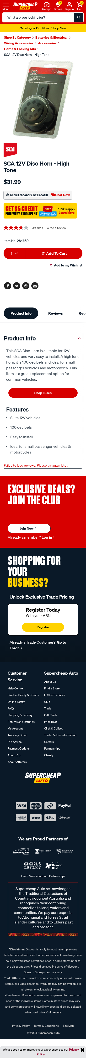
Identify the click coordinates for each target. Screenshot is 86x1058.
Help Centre (15, 688)
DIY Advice (15, 742)
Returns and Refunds (21, 722)
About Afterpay (17, 762)
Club (47, 702)
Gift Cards (50, 715)
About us (50, 682)
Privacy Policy (21, 1026)
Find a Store (51, 688)
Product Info (21, 313)
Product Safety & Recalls (23, 695)
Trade (47, 708)
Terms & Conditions (46, 1026)
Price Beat (50, 722)
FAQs (11, 708)
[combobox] (14, 253)
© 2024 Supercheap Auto (43, 1033)
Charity (48, 755)
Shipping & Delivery (20, 715)
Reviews (55, 313)
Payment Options (19, 748)
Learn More (67, 212)
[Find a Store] (58, 4)
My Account (15, 728)
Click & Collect (53, 728)
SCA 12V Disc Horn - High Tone (26, 54)
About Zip (14, 755)
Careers (49, 742)
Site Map (68, 1026)
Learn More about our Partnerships (43, 876)
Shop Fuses (43, 393)
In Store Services (54, 695)
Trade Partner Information (60, 735)
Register (43, 627)
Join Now (27, 528)
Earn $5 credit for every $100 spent (43, 28)
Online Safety (16, 702)
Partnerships (52, 748)
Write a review (56, 227)
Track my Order (17, 735)
